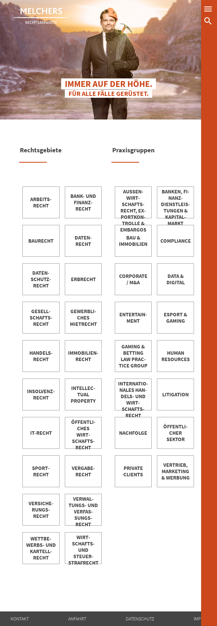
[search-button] (208, 21)
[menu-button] (208, 9)
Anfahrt (77, 619)
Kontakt (20, 619)
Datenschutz (140, 619)
